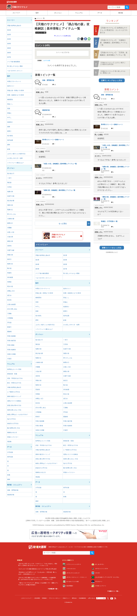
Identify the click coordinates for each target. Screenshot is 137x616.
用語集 (9, 441)
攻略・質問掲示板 (12, 490)
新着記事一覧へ (53, 589)
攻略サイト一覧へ (114, 591)
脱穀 (8, 126)
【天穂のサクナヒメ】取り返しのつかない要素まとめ (112, 72)
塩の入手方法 (11, 419)
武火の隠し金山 (12, 309)
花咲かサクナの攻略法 (14, 401)
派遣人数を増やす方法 (14, 405)
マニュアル (79, 13)
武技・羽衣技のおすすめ (15, 378)
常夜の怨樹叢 (11, 336)
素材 (8, 479)
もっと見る (63, 223)
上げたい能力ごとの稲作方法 (16, 154)
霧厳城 (9, 331)
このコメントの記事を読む (63, 36)
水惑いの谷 (10, 232)
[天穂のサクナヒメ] (12, 2)
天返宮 (9, 358)
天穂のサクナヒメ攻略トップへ (58, 236)
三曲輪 (9, 313)
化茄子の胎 (10, 196)
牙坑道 (9, 322)
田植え (9, 113)
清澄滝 (9, 246)
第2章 (9, 34)
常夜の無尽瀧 (11, 340)
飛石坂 (9, 182)
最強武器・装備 (12, 374)
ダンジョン (58, 13)
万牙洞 (9, 187)
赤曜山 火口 (11, 291)
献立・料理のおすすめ (14, 383)
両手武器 (10, 457)
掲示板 (120, 13)
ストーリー (16, 13)
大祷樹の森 (10, 218)
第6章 (9, 52)
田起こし (10, 104)
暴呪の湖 (10, 241)
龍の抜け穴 (10, 173)
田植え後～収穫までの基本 (15, 90)
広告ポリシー (66, 598)
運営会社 (74, 598)
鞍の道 (9, 268)
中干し (9, 117)
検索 (127, 7)
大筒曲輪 (10, 318)
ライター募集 (101, 598)
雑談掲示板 (10, 494)
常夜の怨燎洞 (11, 349)
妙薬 (8, 149)
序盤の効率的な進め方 (14, 25)
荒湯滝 (9, 273)
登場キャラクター (12, 437)
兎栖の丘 (10, 209)
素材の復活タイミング (14, 396)
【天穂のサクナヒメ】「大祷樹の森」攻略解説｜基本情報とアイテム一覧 (113, 42)
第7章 (9, 57)
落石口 (9, 259)
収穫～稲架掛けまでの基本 (15, 95)
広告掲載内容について (112, 252)
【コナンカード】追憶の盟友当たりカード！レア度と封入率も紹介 (37, 569)
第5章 (9, 48)
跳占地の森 (10, 200)
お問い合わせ (91, 598)
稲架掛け (10, 122)
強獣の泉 (10, 205)
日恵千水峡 (10, 250)
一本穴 (9, 178)
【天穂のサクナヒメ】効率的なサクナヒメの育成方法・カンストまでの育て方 (113, 30)
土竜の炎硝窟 (11, 304)
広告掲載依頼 (82, 598)
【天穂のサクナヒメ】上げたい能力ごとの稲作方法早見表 (112, 63)
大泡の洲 (10, 237)
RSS (115, 598)
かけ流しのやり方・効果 (15, 158)
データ (100, 13)
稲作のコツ (10, 86)
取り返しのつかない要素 (15, 66)
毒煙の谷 (10, 264)
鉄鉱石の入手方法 (12, 423)
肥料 (8, 144)
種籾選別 (10, 99)
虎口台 (9, 295)
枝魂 (8, 475)
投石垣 (9, 300)
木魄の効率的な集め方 (14, 387)
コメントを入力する (62, 52)
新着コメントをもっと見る (111, 248)
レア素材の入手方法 (13, 392)
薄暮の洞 (10, 255)
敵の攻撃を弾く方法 (13, 428)
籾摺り (9, 131)
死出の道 (10, 286)
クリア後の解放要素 (13, 61)
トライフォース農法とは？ (15, 163)
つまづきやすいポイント (15, 71)
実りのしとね (11, 214)
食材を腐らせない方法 (14, 410)
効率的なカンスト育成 (14, 369)
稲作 (37, 13)
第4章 (9, 43)
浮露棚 (9, 227)
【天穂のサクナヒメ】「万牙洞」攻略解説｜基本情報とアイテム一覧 (113, 54)
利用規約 (44, 598)
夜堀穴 (9, 327)
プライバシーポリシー (55, 598)
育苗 (8, 108)
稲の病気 (10, 135)
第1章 (9, 30)
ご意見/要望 (37, 598)
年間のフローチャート (14, 81)
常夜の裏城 (10, 345)
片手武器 (10, 452)
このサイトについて (26, 598)
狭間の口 (10, 223)
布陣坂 (9, 282)
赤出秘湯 (10, 277)
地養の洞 (10, 191)
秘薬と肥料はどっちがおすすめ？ (17, 414)
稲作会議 (10, 140)
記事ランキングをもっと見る (111, 80)
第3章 (9, 39)
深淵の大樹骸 (11, 354)
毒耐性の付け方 (12, 432)
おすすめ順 (46, 60)
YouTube (111, 598)
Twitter (108, 598)
